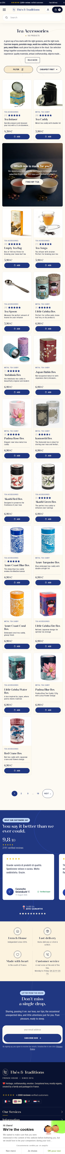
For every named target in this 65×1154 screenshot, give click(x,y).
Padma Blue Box (45, 689)
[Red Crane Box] (16, 731)
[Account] (48, 10)
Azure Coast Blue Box (16, 565)
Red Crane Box (13, 753)
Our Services (12, 1112)
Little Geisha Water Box (15, 691)
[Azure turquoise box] (48, 540)
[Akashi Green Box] (48, 476)
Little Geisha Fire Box (47, 625)
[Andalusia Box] (16, 349)
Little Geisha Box (45, 311)
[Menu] (4, 10)
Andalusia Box (12, 374)
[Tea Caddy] (48, 94)
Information (11, 1120)
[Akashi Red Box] (16, 476)
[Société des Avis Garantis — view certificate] (32, 907)
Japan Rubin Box (45, 372)
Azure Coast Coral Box (15, 627)
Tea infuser (10, 119)
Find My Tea (32, 182)
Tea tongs (41, 248)
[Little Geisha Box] (48, 286)
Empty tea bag (13, 248)
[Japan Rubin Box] (48, 349)
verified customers (27, 3)
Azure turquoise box (47, 562)
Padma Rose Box (14, 438)
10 (38, 793)
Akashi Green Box (45, 501)
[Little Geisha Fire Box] (48, 603)
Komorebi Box (43, 438)
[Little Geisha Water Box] (16, 667)
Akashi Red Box (13, 498)
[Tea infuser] (16, 94)
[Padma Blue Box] (48, 667)
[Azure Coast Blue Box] (16, 540)
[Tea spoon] (16, 286)
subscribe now (31, 1038)
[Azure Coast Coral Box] (16, 603)
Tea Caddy (41, 119)
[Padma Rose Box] (16, 413)
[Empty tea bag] (16, 222)
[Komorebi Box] (48, 413)
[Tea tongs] (48, 222)
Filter (16, 69)
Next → (47, 793)
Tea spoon (10, 311)
